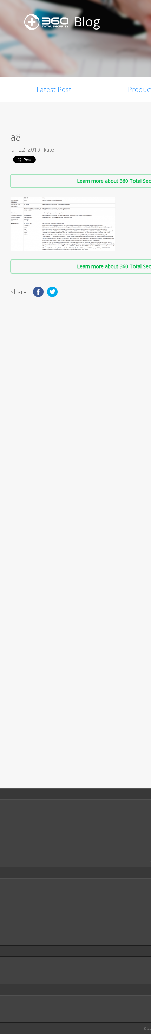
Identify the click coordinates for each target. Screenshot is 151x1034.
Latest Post (54, 89)
